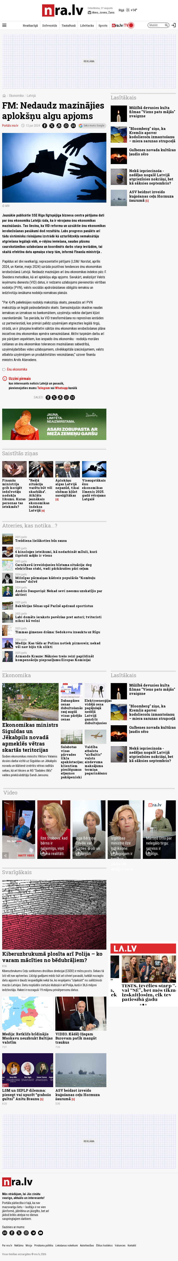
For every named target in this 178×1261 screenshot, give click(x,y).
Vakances (120, 1245)
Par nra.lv (7, 1245)
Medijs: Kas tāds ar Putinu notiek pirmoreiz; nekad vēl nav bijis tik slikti (58, 645)
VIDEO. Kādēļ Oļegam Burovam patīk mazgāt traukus (76, 1038)
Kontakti (132, 1245)
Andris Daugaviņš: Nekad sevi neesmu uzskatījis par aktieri (58, 593)
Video (10, 792)
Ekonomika (16, 96)
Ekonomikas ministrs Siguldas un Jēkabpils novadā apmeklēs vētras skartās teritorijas (30, 737)
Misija (29, 1245)
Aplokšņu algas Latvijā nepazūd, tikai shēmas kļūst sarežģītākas (67, 487)
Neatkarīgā (30, 25)
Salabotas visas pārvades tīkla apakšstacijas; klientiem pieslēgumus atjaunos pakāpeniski (72, 762)
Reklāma (18, 1245)
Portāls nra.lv (10, 125)
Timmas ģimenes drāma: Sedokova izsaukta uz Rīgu (57, 632)
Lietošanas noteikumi (66, 1245)
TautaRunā (69, 25)
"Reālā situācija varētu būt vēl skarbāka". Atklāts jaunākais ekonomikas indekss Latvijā (40, 495)
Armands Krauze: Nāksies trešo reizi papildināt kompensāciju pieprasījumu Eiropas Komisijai (54, 658)
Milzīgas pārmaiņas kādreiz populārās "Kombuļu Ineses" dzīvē (55, 580)
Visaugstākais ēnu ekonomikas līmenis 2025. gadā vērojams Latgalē (94, 489)
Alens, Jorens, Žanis (101, 12)
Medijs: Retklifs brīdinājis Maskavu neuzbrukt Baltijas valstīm (27, 1038)
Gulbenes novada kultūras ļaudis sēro (152, 152)
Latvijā (31, 96)
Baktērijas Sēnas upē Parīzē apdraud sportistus (54, 606)
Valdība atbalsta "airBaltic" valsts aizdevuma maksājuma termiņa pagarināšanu (96, 760)
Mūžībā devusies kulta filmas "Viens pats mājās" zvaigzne (152, 111)
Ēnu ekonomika (14, 369)
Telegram (43, 388)
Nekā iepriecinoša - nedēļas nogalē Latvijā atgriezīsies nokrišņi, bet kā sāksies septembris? (151, 177)
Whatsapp (61, 388)
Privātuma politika (43, 1245)
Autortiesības (87, 1245)
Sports (103, 25)
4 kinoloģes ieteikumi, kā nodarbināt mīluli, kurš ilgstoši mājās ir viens (56, 553)
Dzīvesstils (49, 25)
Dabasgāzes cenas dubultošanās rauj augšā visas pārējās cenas (72, 710)
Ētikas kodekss (104, 1245)
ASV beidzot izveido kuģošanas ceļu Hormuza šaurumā (151, 196)
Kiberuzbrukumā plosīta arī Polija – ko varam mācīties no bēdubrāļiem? (52, 957)
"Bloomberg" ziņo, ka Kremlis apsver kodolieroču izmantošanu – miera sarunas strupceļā (152, 134)
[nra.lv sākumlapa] (62, 10)
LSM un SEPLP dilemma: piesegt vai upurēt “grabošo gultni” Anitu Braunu (26, 1094)
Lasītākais (123, 97)
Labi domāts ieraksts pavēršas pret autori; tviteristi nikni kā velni (58, 619)
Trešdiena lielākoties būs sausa (41, 541)
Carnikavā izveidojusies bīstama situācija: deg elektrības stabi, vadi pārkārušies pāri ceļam (53, 567)
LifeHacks (87, 25)
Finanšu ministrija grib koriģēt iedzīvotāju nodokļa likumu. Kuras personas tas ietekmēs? (14, 493)
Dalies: (38, 397)
